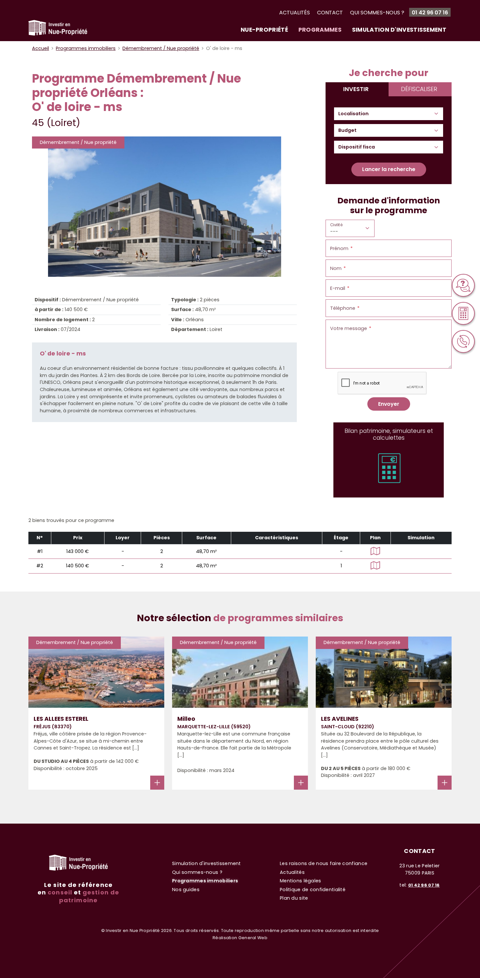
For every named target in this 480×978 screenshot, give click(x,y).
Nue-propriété (264, 30)
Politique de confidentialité (312, 889)
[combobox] (356, 114)
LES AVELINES (340, 719)
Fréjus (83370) (53, 726)
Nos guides (186, 889)
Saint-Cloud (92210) (347, 726)
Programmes (320, 30)
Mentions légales (300, 880)
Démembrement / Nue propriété (160, 48)
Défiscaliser (419, 89)
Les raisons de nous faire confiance (323, 863)
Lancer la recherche (388, 169)
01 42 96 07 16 (430, 12)
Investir (356, 89)
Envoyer (388, 404)
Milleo (186, 719)
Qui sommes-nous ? (377, 12)
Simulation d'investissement (399, 30)
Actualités (294, 12)
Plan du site (294, 898)
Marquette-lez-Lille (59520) (214, 726)
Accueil (40, 48)
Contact (330, 12)
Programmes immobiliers (86, 48)
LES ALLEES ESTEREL (61, 719)
